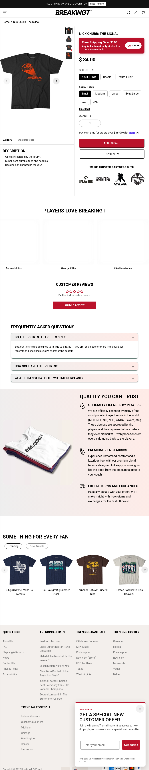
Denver (25, 744)
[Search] (128, 12)
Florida (117, 646)
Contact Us (9, 663)
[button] (5, 12)
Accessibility (10, 674)
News (6, 657)
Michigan (26, 727)
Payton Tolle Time (50, 641)
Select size (86, 86)
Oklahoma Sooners (87, 641)
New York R (119, 657)
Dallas (116, 674)
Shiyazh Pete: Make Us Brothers (20, 592)
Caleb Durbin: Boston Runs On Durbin (55, 648)
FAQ (5, 646)
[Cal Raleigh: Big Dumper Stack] (56, 569)
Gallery (7, 140)
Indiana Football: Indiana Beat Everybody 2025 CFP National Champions (54, 685)
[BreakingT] (73, 12)
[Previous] (7, 81)
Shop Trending (97, 4)
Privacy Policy (10, 668)
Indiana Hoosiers (30, 716)
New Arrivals (37, 546)
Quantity (85, 115)
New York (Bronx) (86, 657)
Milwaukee (82, 646)
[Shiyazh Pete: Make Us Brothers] (19, 569)
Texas (79, 668)
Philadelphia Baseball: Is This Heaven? (56, 658)
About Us (8, 641)
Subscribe (131, 744)
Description (26, 140)
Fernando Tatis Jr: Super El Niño (93, 592)
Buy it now (112, 154)
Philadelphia (83, 652)
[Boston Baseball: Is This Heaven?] (129, 569)
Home (6, 22)
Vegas (116, 668)
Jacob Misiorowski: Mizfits (55, 665)
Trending (13, 546)
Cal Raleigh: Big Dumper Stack (56, 592)
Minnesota (119, 663)
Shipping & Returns (14, 652)
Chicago (25, 733)
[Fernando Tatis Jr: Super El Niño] (92, 569)
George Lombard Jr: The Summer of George (53, 696)
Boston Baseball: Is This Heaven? (129, 592)
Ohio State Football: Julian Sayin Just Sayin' (54, 673)
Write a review (74, 305)
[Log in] (135, 12)
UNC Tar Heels (84, 663)
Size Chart (84, 109)
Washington (28, 738)
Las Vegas (27, 749)
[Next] (56, 81)
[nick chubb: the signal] (31, 80)
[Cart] (143, 12)
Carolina (118, 641)
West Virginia (83, 674)
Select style (87, 70)
